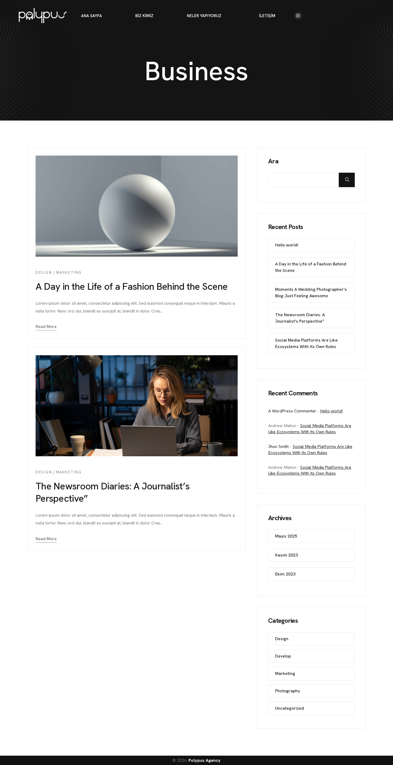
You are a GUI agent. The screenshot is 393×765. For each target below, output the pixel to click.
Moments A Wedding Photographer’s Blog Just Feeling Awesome (311, 293)
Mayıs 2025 (286, 536)
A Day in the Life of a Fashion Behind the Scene (132, 286)
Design (44, 272)
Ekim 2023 (285, 574)
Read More (46, 326)
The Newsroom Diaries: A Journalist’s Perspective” (113, 492)
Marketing (69, 272)
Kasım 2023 (286, 555)
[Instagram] (298, 16)
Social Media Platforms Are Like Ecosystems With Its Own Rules (306, 343)
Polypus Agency (204, 760)
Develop (283, 656)
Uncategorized (289, 708)
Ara (273, 161)
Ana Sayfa (91, 15)
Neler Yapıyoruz (204, 15)
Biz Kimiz (144, 15)
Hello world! (286, 245)
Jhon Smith (278, 446)
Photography (287, 691)
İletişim (267, 15)
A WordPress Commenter (292, 411)
